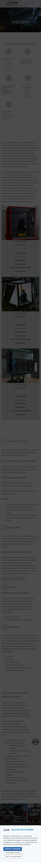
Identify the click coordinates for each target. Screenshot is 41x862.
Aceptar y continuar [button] (12, 849)
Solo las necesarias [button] (13, 856)
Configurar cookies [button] (13, 853)
